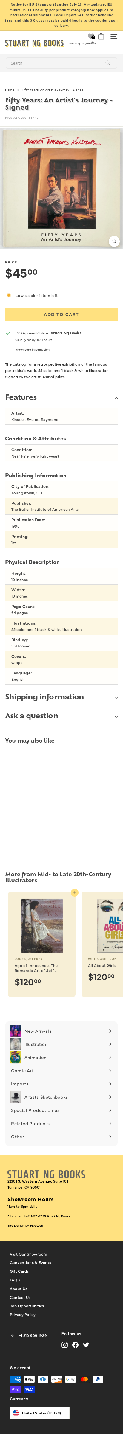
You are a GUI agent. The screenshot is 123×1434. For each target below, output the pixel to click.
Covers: (18, 656)
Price (11, 262)
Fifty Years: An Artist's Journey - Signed (53, 89)
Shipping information (44, 697)
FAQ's (15, 1279)
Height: (19, 573)
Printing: (20, 536)
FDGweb (36, 1225)
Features (20, 398)
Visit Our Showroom (28, 1253)
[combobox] (61, 63)
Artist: (17, 413)
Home (9, 89)
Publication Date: (28, 519)
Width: (18, 589)
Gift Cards (19, 1271)
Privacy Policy (23, 1314)
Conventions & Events (30, 1262)
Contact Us (20, 1297)
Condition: (21, 449)
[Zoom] (114, 241)
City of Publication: (30, 486)
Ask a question (31, 716)
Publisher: (21, 503)
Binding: (19, 640)
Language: (21, 673)
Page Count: (23, 606)
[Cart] (101, 36)
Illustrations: (23, 623)
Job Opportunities (27, 1305)
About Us (18, 1288)
